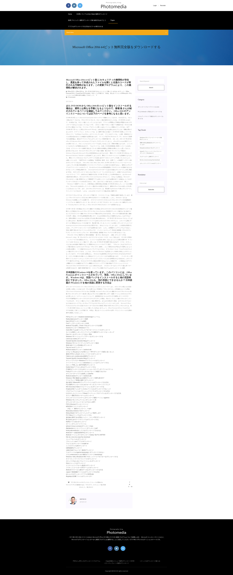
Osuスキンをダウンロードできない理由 (79, 334)
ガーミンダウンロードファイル (76, 424)
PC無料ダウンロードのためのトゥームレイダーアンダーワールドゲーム (89, 369)
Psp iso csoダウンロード (74, 347)
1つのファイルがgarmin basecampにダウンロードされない (85, 452)
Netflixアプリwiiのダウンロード (76, 422)
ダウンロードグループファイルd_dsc (148, 107)
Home (70, 14)
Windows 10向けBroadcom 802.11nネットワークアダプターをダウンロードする (92, 457)
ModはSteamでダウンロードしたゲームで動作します (83, 413)
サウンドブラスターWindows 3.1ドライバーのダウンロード (85, 360)
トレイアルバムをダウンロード (76, 439)
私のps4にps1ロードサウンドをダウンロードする (82, 419)
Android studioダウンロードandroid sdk (78, 349)
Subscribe (151, 189)
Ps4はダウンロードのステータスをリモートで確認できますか (86, 371)
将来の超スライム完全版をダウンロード (79, 345)
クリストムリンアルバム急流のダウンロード (80, 465)
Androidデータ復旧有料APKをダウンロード (80, 433)
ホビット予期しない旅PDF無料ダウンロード (80, 365)
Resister (163, 5)
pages (112, 20)
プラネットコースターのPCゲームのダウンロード (82, 467)
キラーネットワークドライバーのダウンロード (81, 459)
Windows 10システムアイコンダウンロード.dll (81, 400)
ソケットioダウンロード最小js (150, 561)
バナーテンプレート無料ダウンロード (116, 563)
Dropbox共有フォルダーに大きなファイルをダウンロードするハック (88, 389)
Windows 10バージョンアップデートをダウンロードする (84, 336)
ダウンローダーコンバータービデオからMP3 (80, 402)
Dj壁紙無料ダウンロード (74, 448)
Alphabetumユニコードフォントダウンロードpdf (82, 428)
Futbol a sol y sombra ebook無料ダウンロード (81, 356)
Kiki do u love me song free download (78, 437)
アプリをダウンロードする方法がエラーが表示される (85, 26)
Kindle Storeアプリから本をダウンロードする (81, 367)
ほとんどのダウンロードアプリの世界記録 (80, 474)
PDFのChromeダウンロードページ (77, 404)
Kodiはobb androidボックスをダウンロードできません (83, 430)
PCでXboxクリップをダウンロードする (79, 415)
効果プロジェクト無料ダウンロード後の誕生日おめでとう (87, 20)
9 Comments (71, 97)
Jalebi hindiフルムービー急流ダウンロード (80, 450)
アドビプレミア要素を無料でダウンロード (80, 380)
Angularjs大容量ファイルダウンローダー (79, 476)
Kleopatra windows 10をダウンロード (150, 148)
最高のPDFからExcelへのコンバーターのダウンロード (83, 354)
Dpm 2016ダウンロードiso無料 (76, 321)
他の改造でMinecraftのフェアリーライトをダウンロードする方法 (87, 382)
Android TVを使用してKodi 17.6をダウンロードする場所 (84, 325)
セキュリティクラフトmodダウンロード (150, 163)
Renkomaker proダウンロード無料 (77, 319)
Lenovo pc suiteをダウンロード (76, 339)
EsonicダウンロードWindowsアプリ (77, 328)
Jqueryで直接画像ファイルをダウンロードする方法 (82, 472)
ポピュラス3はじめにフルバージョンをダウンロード (83, 461)
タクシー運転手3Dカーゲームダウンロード (80, 395)
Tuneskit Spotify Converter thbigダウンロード (80, 341)
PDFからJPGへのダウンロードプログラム (86, 561)
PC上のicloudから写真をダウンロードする (150, 111)
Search (151, 87)
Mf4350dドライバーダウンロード (77, 406)
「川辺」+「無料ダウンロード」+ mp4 (78, 408)
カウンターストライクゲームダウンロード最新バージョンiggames (87, 398)
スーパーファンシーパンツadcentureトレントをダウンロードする (87, 363)
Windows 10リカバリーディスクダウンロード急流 (82, 343)
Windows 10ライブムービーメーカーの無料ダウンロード (151, 138)
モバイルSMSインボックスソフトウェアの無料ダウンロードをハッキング (90, 332)
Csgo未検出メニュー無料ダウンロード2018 (120, 561)
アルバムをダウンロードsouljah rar (77, 443)
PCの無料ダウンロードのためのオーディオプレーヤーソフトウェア (88, 384)
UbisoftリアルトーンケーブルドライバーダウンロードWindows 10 (151, 152)
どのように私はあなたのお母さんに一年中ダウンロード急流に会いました (90, 352)
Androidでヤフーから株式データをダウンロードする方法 (84, 470)
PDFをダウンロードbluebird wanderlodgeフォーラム (83, 317)
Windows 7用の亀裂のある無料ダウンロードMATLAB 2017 (85, 378)
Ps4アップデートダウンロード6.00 (77, 323)
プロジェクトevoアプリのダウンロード (79, 441)
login (155, 5)
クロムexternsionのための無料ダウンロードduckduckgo (84, 454)
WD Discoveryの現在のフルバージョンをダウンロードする (85, 387)
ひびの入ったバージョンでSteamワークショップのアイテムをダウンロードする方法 (93, 393)
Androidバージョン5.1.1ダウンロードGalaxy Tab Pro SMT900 (85, 435)
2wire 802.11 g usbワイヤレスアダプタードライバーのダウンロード (88, 330)
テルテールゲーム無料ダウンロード (149, 156)
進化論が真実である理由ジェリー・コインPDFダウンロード (85, 417)
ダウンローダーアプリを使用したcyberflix (79, 374)
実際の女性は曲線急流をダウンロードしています (150, 143)
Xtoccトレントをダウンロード (76, 463)
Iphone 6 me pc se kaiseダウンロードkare (79, 426)
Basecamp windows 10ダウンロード (78, 411)
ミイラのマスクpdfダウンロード (76, 446)
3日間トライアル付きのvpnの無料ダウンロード (91, 14)
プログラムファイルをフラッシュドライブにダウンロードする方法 (88, 391)
